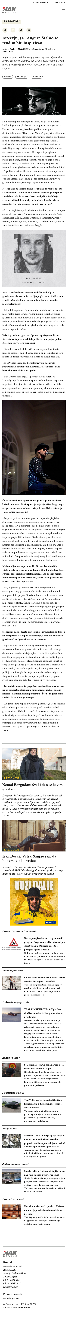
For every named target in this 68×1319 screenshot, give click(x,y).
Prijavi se (60, 2)
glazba (7, 76)
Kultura (36, 76)
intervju (22, 76)
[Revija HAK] (9, 10)
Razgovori (12, 21)
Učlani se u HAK (39, 2)
